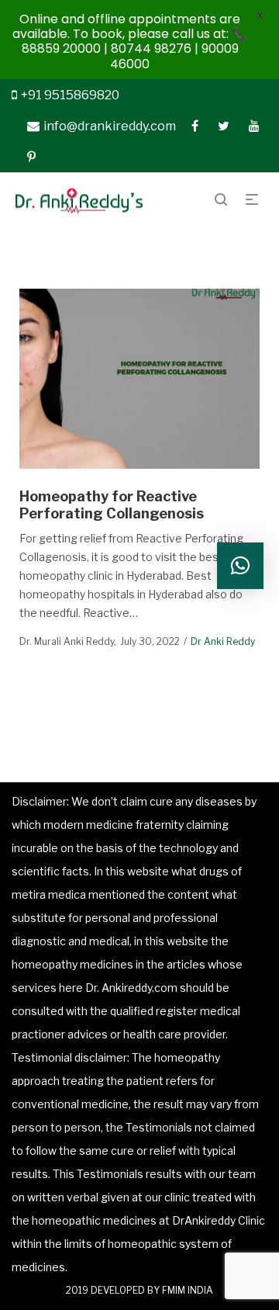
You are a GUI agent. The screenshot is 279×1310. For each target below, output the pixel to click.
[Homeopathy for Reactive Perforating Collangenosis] (140, 378)
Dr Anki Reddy (223, 641)
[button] (240, 565)
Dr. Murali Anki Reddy (66, 641)
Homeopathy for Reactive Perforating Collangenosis (111, 505)
